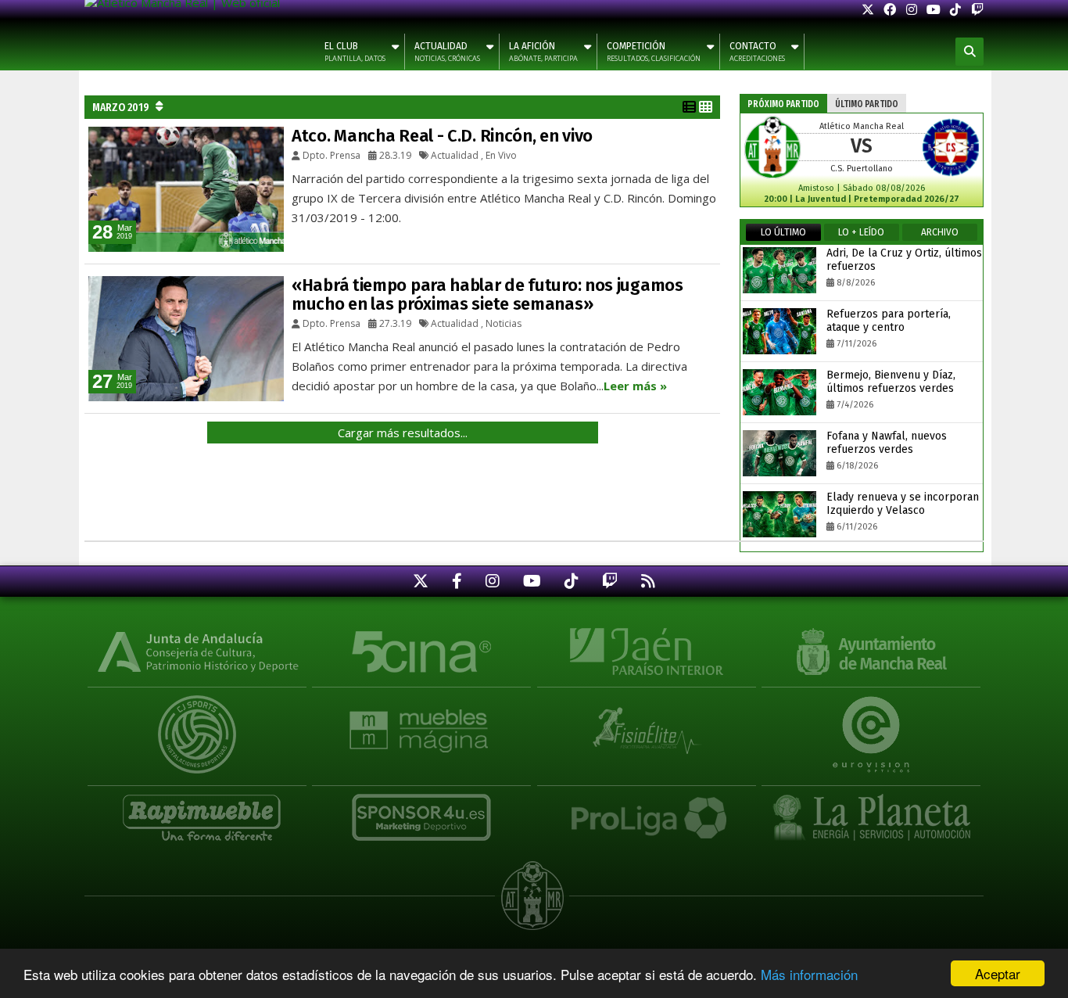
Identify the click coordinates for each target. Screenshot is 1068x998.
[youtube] (933, 9)
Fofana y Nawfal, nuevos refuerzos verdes (886, 442)
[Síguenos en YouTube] (532, 580)
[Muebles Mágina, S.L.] (421, 722)
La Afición (543, 52)
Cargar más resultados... (403, 432)
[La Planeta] (871, 809)
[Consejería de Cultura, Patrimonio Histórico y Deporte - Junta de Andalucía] (197, 649)
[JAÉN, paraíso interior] (646, 649)
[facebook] (889, 9)
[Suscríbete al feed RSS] (648, 580)
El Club (354, 52)
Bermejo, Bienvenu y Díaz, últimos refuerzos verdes (890, 381)
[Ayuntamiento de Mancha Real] (871, 649)
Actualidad (447, 52)
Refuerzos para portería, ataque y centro (888, 320)
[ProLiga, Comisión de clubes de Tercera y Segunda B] (646, 809)
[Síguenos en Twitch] (609, 580)
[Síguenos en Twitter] (420, 580)
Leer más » (635, 385)
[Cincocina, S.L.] (421, 649)
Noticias (503, 323)
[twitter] (867, 9)
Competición (654, 52)
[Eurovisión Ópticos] (871, 722)
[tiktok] (955, 9)
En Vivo (501, 155)
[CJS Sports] (197, 722)
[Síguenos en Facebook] (457, 580)
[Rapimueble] (197, 809)
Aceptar (997, 973)
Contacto (757, 52)
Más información (809, 974)
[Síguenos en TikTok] (571, 580)
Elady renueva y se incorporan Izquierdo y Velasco (902, 503)
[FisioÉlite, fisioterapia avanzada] (646, 722)
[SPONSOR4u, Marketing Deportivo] (421, 809)
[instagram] (911, 9)
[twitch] (977, 9)
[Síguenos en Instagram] (492, 580)
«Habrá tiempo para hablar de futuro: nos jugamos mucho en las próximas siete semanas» (487, 294)
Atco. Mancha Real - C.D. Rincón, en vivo (442, 135)
